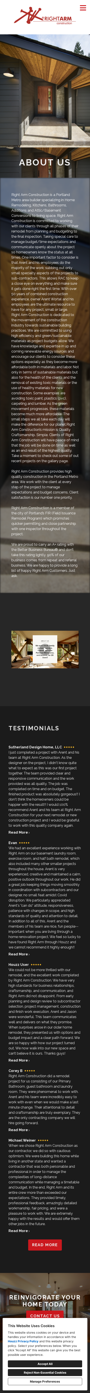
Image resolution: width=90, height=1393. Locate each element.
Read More (18, 832)
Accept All (45, 1364)
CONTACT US (45, 1316)
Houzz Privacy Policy (23, 1341)
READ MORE (45, 1244)
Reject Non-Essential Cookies (45, 1372)
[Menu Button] (83, 7)
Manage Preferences (45, 1381)
